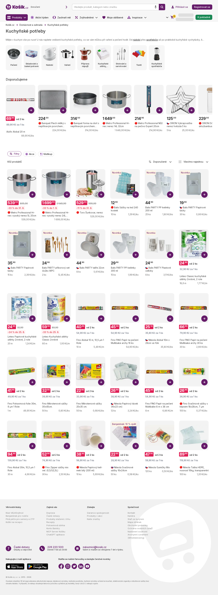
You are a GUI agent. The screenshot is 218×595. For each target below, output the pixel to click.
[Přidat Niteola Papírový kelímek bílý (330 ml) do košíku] (101, 446)
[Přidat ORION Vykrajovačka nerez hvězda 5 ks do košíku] (191, 110)
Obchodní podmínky (138, 525)
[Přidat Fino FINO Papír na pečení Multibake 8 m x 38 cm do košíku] (170, 382)
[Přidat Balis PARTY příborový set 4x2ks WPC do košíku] (67, 255)
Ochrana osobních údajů (140, 528)
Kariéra (131, 516)
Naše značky (93, 519)
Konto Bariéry (53, 528)
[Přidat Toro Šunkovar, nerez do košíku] (101, 194)
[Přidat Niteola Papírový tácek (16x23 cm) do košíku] (135, 382)
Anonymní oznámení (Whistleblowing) (138, 536)
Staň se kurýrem (136, 519)
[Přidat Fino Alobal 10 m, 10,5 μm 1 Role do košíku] (101, 318)
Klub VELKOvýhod (14, 513)
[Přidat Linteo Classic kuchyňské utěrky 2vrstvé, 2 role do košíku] (204, 255)
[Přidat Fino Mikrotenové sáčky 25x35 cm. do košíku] (101, 382)
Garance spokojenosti (98, 513)
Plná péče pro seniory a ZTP (20, 519)
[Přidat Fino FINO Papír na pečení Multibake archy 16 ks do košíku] (135, 318)
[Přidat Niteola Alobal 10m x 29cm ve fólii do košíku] (170, 318)
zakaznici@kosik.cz (94, 547)
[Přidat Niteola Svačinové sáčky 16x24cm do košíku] (135, 446)
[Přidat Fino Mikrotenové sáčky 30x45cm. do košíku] (67, 382)
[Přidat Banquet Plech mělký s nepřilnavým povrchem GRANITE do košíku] (63, 110)
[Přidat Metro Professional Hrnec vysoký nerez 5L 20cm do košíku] (32, 194)
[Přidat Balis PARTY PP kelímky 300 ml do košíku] (135, 255)
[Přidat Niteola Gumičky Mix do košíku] (170, 446)
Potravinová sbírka (55, 525)
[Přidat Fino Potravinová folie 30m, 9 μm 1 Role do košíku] (32, 382)
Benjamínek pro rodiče (17, 516)
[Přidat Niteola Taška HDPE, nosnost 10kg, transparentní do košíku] (204, 446)
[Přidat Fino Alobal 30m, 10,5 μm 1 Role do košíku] (32, 446)
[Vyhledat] (162, 7)
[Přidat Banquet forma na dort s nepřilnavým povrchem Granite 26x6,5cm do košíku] (95, 110)
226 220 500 (55, 547)
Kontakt (131, 513)
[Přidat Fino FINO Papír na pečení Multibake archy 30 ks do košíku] (204, 318)
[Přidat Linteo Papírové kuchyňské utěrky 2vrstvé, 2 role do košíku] (32, 318)
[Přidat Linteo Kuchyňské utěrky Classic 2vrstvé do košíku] (67, 318)
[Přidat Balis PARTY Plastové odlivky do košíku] (170, 255)
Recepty (50, 522)
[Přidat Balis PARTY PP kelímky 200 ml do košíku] (170, 194)
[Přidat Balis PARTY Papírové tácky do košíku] (204, 194)
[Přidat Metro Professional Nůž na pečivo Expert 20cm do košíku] (159, 110)
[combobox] (160, 162)
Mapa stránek (134, 522)
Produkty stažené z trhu (58, 519)
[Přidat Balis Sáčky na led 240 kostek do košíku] (135, 194)
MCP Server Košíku (55, 531)
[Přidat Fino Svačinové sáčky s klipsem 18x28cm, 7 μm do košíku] (204, 382)
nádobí (136, 39)
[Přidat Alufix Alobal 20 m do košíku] (31, 110)
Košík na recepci (14, 522)
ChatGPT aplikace (55, 534)
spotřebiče (152, 39)
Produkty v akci (94, 516)
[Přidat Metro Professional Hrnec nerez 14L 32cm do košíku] (127, 110)
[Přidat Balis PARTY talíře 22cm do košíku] (101, 255)
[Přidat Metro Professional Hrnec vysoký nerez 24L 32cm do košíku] (67, 194)
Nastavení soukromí (137, 531)
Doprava (50, 513)
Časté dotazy (53, 516)
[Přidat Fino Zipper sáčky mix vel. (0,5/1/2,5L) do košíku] (67, 446)
